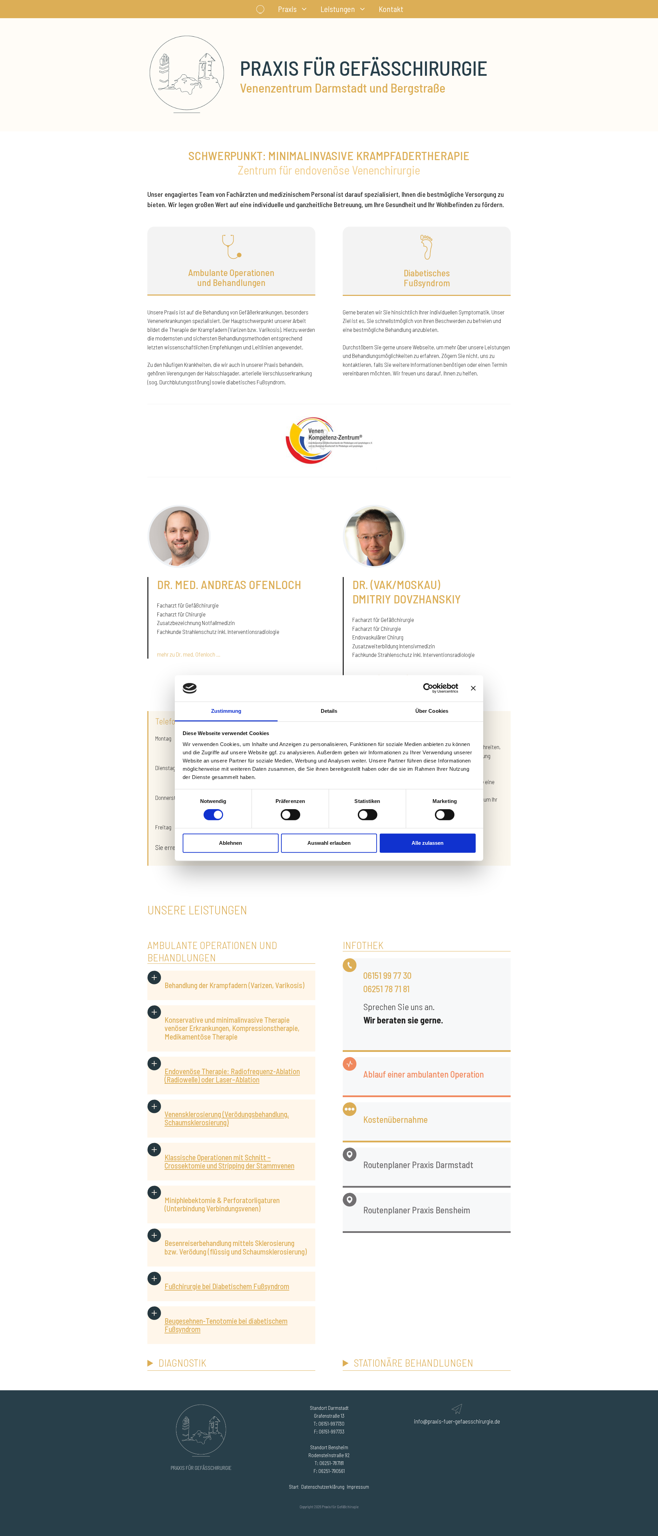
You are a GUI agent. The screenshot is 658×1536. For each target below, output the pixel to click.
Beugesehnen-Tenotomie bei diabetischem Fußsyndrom (226, 1324)
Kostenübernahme (395, 1119)
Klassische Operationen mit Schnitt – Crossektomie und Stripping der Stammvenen (229, 1161)
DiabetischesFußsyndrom (427, 277)
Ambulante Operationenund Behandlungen (231, 277)
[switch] (290, 814)
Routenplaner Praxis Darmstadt (418, 1164)
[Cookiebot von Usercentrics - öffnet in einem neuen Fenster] (428, 688)
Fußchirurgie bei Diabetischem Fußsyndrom (226, 1286)
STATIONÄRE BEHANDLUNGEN (413, 1362)
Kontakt (391, 9)
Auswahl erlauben (329, 843)
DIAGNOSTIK (182, 1362)
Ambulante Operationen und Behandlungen (212, 951)
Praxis (287, 9)
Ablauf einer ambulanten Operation (423, 1074)
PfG (260, 9)
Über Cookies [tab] (431, 711)
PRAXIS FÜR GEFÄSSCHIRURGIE (201, 1468)
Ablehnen (230, 843)
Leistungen (337, 9)
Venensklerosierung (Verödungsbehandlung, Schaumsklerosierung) (226, 1118)
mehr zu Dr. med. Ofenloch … (188, 654)
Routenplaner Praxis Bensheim (416, 1209)
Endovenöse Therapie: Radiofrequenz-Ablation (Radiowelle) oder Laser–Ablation (232, 1075)
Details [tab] (329, 711)
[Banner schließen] (473, 688)
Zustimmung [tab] (226, 711)
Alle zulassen (427, 843)
